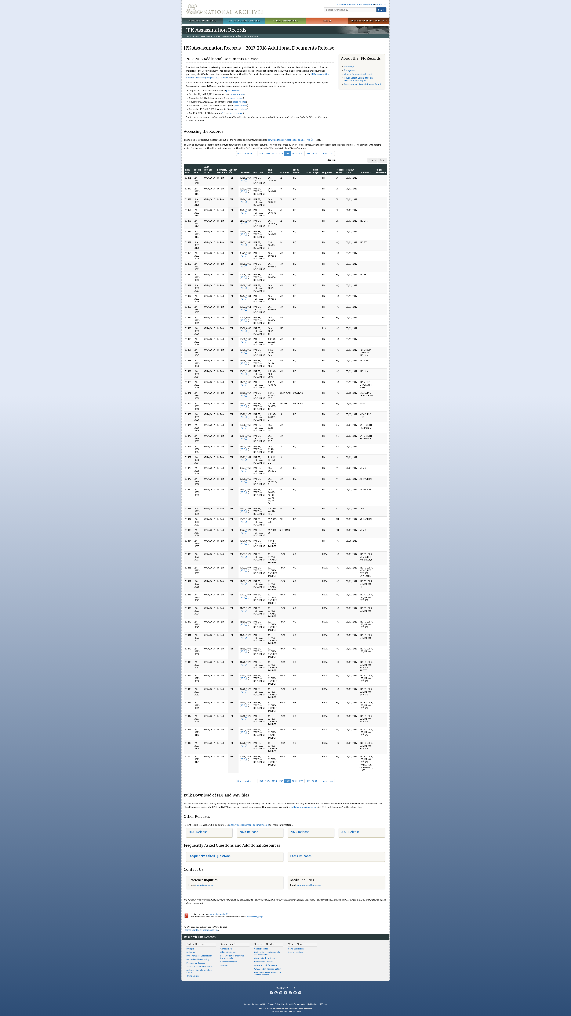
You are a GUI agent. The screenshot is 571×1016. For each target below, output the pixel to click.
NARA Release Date (208, 169)
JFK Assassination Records (228, 36)
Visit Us (327, 20)
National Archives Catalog (197, 959)
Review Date (350, 171)
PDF (242, 180)
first (239, 153)
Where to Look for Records (266, 965)
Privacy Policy (274, 1004)
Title (308, 172)
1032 (301, 153)
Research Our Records (202, 20)
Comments (366, 172)
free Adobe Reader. (217, 914)
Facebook (271, 993)
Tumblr (285, 993)
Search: (331, 159)
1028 (274, 153)
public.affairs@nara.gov (309, 884)
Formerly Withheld (222, 171)
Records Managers (228, 961)
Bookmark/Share (365, 4)
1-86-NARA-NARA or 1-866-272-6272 (285, 1011)
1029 (281, 153)
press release (233, 90)
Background (350, 70)
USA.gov (323, 1004)
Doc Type (258, 172)
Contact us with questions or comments (201, 929)
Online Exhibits (192, 975)
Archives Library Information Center (199, 971)
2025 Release (197, 832)
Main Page (349, 66)
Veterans (224, 965)
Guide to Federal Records (265, 958)
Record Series (339, 171)
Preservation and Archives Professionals (232, 956)
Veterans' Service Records (243, 20)
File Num (270, 171)
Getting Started (261, 948)
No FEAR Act (313, 1004)
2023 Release (248, 832)
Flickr (300, 993)
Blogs (295, 993)
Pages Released (381, 171)
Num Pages (316, 171)
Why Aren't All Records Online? (267, 968)
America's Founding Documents (368, 20)
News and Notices (296, 948)
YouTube (290, 993)
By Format (191, 952)
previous (248, 153)
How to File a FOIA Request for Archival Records (267, 973)
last (332, 153)
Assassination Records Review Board (362, 84)
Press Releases (301, 856)
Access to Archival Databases (199, 966)
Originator (327, 172)
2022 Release (299, 832)
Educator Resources (285, 20)
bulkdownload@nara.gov (303, 806)
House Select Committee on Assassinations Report (358, 79)
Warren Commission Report (358, 73)
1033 (307, 153)
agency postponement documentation (249, 824)
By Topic (190, 948)
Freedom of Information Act (293, 1004)
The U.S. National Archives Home (224, 9)
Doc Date (245, 172)
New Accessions (295, 952)
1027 (267, 153)
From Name (296, 171)
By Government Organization (199, 955)
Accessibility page (255, 916)
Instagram (281, 993)
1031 (294, 153)
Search (381, 9)
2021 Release (350, 832)
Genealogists (226, 948)
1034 (314, 153)
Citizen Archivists (346, 4)
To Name (284, 172)
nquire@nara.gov (204, 884)
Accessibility (260, 1004)
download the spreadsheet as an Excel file (289, 139)
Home (188, 36)
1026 (261, 153)
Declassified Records (263, 961)
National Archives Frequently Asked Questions (267, 953)
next (325, 153)
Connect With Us (285, 988)
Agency (233, 169)
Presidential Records (195, 963)
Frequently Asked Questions (209, 856)
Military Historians (228, 952)
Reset (382, 160)
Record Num (197, 171)
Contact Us (380, 4)
